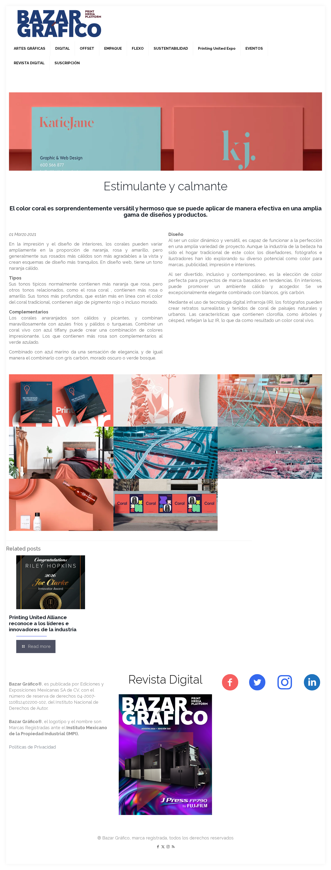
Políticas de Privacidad (32, 747)
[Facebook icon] (158, 847)
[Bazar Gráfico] (59, 23)
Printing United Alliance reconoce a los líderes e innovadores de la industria (43, 623)
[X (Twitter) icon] (163, 847)
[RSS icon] (173, 847)
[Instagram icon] (168, 847)
